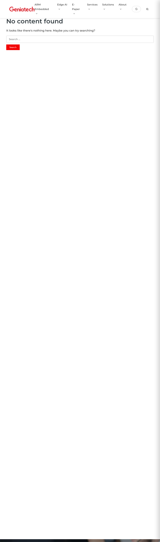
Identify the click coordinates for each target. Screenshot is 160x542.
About (123, 4)
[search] (147, 9)
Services (92, 4)
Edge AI (62, 4)
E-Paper (76, 7)
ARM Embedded (42, 7)
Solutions (108, 4)
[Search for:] (80, 39)
